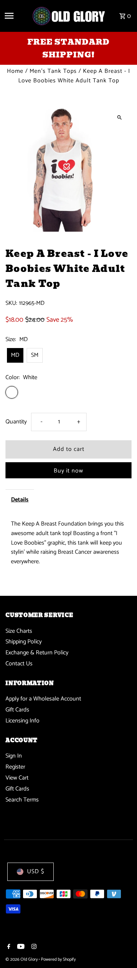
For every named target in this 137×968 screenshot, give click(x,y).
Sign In (13, 756)
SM (34, 355)
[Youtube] (19, 947)
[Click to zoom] (119, 117)
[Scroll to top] (121, 949)
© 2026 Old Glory (22, 959)
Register (15, 767)
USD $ (35, 872)
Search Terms (22, 800)
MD (15, 355)
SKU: (11, 303)
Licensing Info (22, 721)
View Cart (16, 778)
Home (15, 71)
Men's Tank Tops (53, 71)
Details (19, 500)
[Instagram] (33, 947)
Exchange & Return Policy (36, 653)
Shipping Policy (23, 642)
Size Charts (18, 631)
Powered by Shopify (58, 959)
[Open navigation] (15, 16)
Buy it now (68, 471)
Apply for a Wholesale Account (43, 699)
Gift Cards (17, 710)
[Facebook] (7, 947)
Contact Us (19, 664)
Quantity (16, 422)
